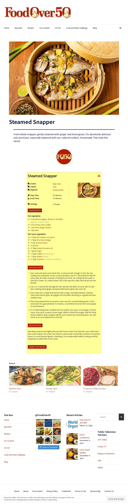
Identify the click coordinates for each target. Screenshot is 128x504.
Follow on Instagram (50, 447)
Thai (54, 187)
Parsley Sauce (52, 388)
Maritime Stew (15, 388)
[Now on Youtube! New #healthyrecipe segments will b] (57, 440)
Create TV (102, 446)
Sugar (39, 251)
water (36, 230)
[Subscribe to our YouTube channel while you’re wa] (48, 440)
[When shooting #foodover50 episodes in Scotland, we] (40, 440)
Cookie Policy (52, 500)
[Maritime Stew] (26, 376)
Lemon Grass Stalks (43, 225)
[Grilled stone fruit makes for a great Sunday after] (57, 431)
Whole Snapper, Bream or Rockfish (49, 219)
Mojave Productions (106, 453)
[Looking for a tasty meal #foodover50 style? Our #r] (40, 423)
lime (36, 245)
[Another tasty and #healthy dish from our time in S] (57, 423)
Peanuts (40, 259)
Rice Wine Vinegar (44, 240)
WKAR (100, 467)
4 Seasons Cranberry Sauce (94, 388)
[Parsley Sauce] (63, 376)
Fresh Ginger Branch (43, 227)
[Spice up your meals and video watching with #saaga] (40, 431)
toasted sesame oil (44, 248)
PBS (99, 460)
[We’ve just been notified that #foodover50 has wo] (48, 423)
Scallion (40, 254)
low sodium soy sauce (46, 237)
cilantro (40, 256)
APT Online (102, 439)
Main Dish (57, 184)
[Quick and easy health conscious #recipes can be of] (48, 431)
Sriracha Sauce (41, 243)
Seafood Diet (58, 190)
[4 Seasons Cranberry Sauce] (100, 376)
